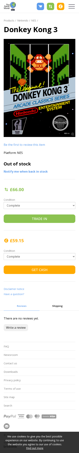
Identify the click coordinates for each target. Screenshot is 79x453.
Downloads (11, 371)
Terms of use (12, 388)
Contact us (10, 363)
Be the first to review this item (24, 145)
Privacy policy (12, 380)
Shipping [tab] (57, 306)
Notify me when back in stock (26, 171)
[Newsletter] (6, 426)
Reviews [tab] (21, 306)
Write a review (16, 328)
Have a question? (14, 294)
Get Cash (40, 270)
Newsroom (11, 355)
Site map (9, 397)
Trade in (39, 218)
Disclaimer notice (14, 289)
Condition (9, 199)
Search (8, 405)
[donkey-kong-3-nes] (39, 88)
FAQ (6, 346)
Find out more (34, 448)
